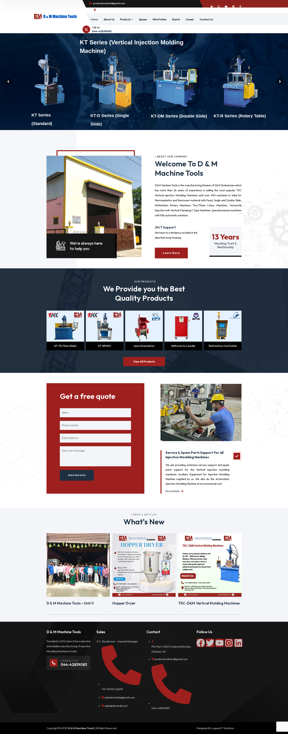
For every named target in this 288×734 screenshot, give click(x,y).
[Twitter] (210, 643)
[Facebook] (200, 643)
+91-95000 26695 (112, 689)
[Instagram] (229, 643)
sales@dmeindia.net (116, 705)
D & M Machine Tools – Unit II (70, 603)
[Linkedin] (238, 643)
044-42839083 (161, 708)
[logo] (55, 16)
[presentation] (42, 330)
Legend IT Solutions (223, 728)
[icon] (211, 7)
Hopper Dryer (123, 603)
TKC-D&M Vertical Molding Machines (209, 603)
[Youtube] (219, 643)
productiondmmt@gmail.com (171, 659)
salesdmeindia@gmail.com (120, 697)
